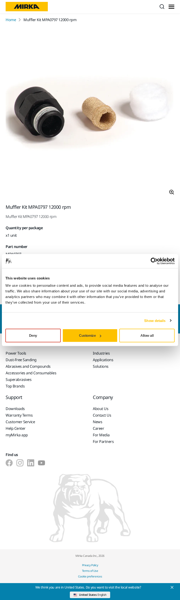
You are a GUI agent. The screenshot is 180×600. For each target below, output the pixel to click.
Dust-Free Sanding (21, 359)
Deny (33, 335)
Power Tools (16, 353)
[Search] (162, 6)
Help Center (16, 428)
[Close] (172, 587)
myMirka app (17, 434)
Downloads (15, 408)
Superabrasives (18, 379)
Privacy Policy (90, 565)
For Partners (103, 441)
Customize (87, 335)
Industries (101, 353)
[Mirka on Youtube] (41, 462)
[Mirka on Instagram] (19, 462)
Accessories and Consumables (31, 372)
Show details (154, 320)
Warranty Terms (19, 415)
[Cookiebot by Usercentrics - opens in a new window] (154, 260)
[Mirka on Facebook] (9, 462)
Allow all (147, 335)
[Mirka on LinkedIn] (30, 462)
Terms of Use (90, 571)
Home (11, 19)
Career (98, 428)
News (97, 421)
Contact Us (102, 415)
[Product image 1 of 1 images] (90, 113)
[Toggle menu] (171, 7)
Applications (103, 359)
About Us (100, 408)
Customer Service (20, 421)
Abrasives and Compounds (28, 366)
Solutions (101, 366)
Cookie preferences (90, 576)
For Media (101, 434)
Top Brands (15, 386)
